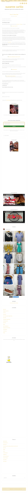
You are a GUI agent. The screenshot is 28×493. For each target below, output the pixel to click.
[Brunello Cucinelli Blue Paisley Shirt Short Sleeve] (8, 258)
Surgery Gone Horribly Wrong (6, 327)
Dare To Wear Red (14, 14)
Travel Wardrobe (5, 329)
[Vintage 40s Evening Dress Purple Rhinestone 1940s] (19, 279)
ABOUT (6, 0)
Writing (4, 332)
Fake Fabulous (4, 461)
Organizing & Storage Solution (6, 319)
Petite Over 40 (4, 444)
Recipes (4, 324)
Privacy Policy (10, 0)
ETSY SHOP (3, 1)
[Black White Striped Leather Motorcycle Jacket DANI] (8, 236)
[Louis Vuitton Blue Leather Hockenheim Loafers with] (19, 268)
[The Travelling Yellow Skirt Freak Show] (9, 362)
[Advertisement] (17, 353)
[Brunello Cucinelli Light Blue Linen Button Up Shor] (19, 236)
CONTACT (15, 0)
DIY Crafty (4, 312)
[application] (14, 200)
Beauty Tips (4, 309)
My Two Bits (4, 317)
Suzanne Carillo (14, 7)
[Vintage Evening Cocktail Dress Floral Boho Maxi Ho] (8, 268)
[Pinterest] (24, 3)
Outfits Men (4, 322)
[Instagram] (20, 3)
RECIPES (19, 0)
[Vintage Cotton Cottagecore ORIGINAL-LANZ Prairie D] (19, 247)
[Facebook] (22, 3)
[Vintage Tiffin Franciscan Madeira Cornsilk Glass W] (8, 247)
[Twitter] (26, 3)
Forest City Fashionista (6, 456)
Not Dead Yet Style (5, 442)
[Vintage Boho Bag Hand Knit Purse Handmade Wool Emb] (8, 279)
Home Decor (4, 314)
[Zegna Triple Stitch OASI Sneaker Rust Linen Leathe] (8, 290)
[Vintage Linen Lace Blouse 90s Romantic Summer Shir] (19, 258)
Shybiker (4, 449)
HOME (3, 0)
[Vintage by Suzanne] (14, 151)
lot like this (9, 42)
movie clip (18, 24)
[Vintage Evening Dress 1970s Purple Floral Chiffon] (19, 290)
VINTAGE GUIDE (24, 0)
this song (21, 24)
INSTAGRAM (7, 1)
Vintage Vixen (4, 454)
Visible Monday (8, 100)
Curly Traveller (4, 459)
